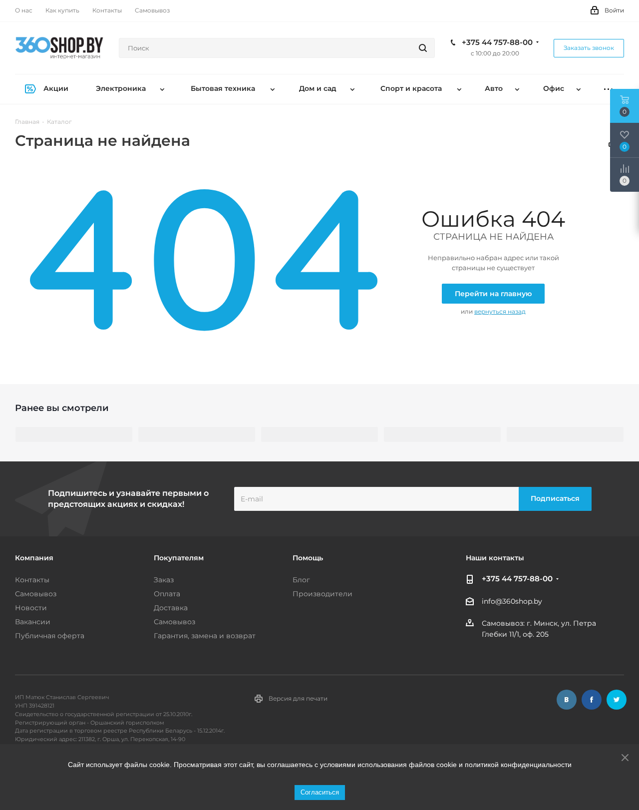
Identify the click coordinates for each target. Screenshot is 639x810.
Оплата (167, 593)
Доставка (171, 607)
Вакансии (32, 621)
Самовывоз (35, 593)
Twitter (617, 700)
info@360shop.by (512, 601)
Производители (322, 593)
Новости (31, 607)
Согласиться (320, 792)
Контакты (32, 579)
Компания (34, 557)
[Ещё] (608, 89)
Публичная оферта (49, 635)
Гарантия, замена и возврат (205, 635)
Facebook (592, 700)
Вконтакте (567, 700)
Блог (301, 579)
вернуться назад (500, 311)
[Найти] (423, 48)
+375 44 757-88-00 (497, 42)
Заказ (164, 579)
